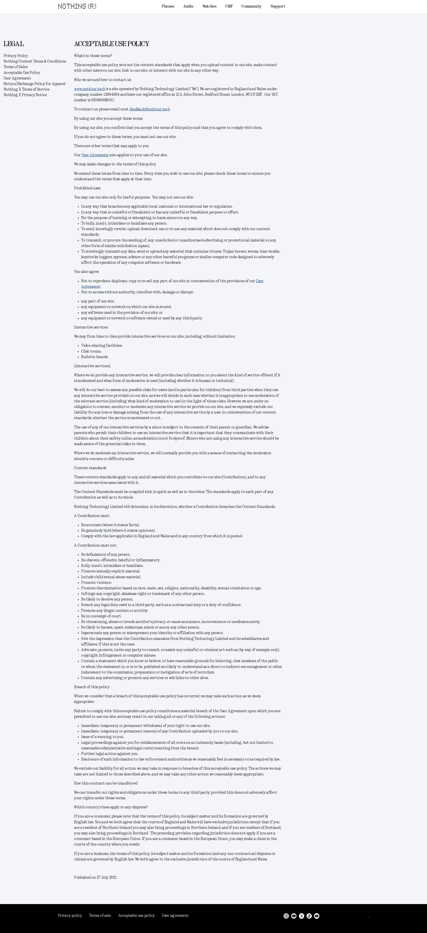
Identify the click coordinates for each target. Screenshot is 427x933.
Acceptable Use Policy (22, 73)
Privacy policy (70, 915)
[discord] (316, 915)
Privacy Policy (16, 56)
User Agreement (17, 78)
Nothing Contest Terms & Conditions (35, 61)
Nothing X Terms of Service (27, 89)
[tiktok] (309, 915)
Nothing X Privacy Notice (25, 95)
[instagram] (286, 915)
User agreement (175, 915)
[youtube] (294, 915)
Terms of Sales (16, 67)
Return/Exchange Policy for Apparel (34, 84)
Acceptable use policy (136, 915)
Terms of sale (100, 915)
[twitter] (301, 915)
